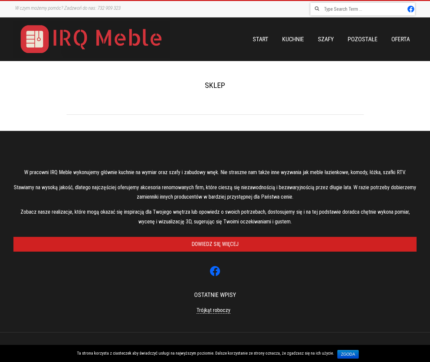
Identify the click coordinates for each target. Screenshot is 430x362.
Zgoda (348, 354)
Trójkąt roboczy (213, 310)
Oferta (400, 39)
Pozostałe (363, 39)
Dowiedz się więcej (215, 244)
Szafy (326, 39)
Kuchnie (293, 39)
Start (260, 39)
